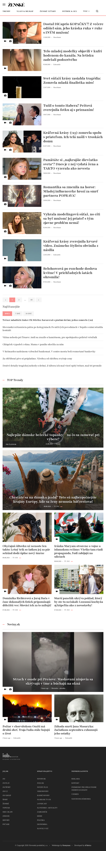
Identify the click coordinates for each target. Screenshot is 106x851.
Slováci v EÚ (42, 828)
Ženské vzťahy (48, 11)
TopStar (6, 808)
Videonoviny (42, 791)
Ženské (6, 804)
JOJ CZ (5, 791)
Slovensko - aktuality (47, 808)
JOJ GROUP (7, 795)
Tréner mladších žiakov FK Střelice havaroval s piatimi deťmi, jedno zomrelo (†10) (48, 320)
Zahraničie (42, 812)
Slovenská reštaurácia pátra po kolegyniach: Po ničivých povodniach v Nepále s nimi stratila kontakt (53, 329)
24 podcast (42, 804)
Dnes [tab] (7, 314)
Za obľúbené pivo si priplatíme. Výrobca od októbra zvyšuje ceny (37, 358)
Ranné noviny (43, 795)
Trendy (6, 11)
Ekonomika (42, 824)
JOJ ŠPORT (6, 787)
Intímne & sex (69, 11)
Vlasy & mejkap (25, 11)
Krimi (39, 816)
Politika (41, 820)
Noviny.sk (41, 779)
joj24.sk (40, 783)
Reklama (75, 779)
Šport (5, 800)
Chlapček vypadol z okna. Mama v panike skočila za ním (33, 344)
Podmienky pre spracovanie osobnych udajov (83, 788)
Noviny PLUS (42, 787)
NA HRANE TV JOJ (44, 800)
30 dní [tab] (29, 314)
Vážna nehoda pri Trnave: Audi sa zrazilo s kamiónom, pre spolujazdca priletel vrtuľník (50, 337)
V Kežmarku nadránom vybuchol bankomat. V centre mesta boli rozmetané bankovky (49, 351)
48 (32, 300)
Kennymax (66, 845)
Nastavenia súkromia (81, 799)
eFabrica (88, 845)
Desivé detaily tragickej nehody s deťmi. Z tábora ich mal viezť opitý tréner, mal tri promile (52, 365)
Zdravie (6, 816)
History (6, 820)
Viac (85, 11)
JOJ (4, 779)
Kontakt (75, 783)
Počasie (6, 824)
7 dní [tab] (17, 314)
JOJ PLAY (6, 783)
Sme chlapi (7, 812)
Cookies (75, 794)
